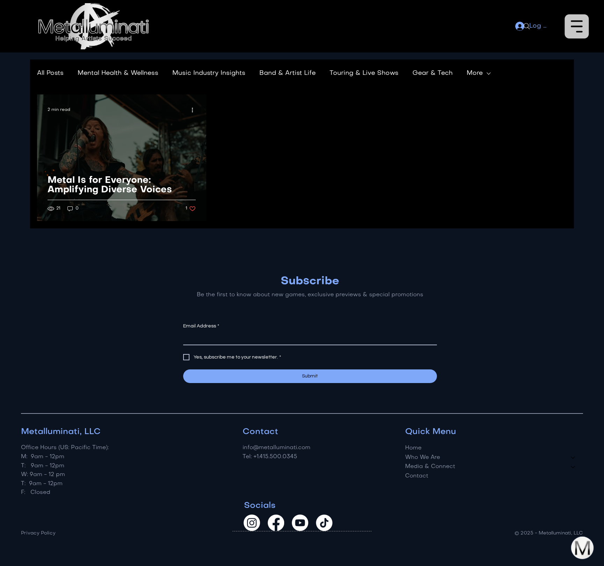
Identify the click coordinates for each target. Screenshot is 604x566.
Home (413, 448)
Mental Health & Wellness (118, 73)
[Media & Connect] (573, 466)
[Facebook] (276, 523)
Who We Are (422, 457)
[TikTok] (324, 523)
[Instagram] (252, 523)
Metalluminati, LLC (61, 432)
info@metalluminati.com (276, 448)
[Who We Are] (573, 457)
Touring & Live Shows (364, 73)
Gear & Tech (432, 73)
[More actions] (194, 110)
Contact (416, 476)
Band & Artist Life (287, 73)
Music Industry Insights (208, 73)
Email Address (201, 326)
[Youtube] (300, 523)
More (475, 73)
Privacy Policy (38, 533)
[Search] (526, 26)
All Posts (50, 73)
